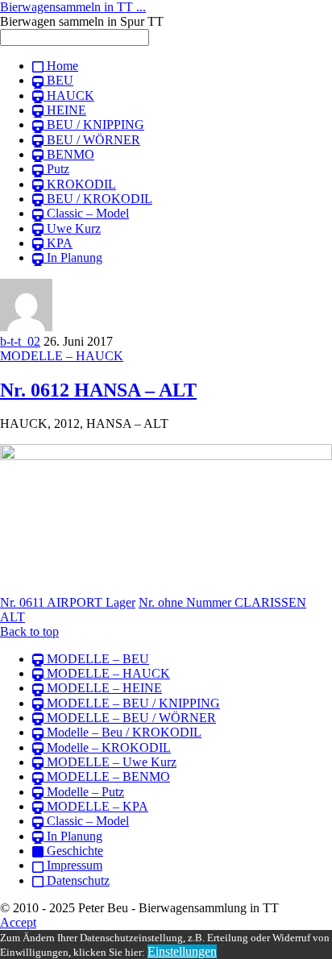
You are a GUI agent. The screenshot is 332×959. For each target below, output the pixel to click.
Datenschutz (77, 880)
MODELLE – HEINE (103, 688)
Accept (18, 922)
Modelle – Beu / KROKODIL (122, 732)
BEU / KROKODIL (98, 199)
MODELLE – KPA (96, 806)
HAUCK (69, 95)
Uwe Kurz (72, 228)
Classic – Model (86, 213)
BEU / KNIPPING (94, 124)
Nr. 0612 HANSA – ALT (98, 390)
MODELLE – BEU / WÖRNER (130, 717)
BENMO (69, 154)
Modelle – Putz (84, 792)
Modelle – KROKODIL (107, 747)
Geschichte (73, 850)
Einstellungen (182, 951)
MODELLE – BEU (96, 659)
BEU (58, 80)
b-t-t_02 (20, 341)
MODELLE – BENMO (107, 776)
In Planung (73, 257)
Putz (56, 169)
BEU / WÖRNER (92, 140)
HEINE (65, 110)
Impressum (73, 865)
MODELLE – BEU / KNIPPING (132, 703)
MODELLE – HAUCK (61, 356)
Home (61, 66)
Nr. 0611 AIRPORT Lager (67, 602)
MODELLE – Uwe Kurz (110, 762)
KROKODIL (80, 184)
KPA (58, 243)
